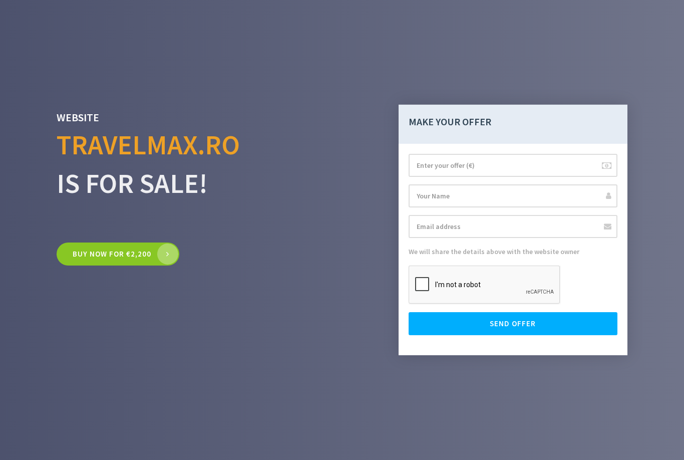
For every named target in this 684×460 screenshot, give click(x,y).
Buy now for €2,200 (112, 254)
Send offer (513, 323)
